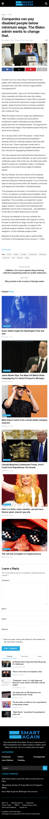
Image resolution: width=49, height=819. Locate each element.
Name (5, 609)
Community (6, 757)
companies (33, 254)
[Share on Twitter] (19, 69)
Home (3, 15)
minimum (6, 258)
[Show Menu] (3, 3)
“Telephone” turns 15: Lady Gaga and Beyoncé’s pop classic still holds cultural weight (29, 682)
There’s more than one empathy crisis (27, 671)
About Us (5, 803)
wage (27, 258)
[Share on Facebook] (7, 69)
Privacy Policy (6, 805)
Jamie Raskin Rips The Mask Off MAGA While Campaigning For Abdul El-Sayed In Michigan (23, 377)
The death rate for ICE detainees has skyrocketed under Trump (27, 693)
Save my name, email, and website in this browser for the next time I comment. (24, 640)
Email (5, 619)
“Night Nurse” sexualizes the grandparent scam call (29, 713)
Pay (13, 258)
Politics (9, 15)
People (19, 258)
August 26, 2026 (8, 381)
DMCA (17, 805)
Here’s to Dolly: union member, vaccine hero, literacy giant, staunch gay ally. (23, 510)
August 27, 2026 (8, 337)
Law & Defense (7, 760)
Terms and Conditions (9, 807)
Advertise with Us (17, 803)
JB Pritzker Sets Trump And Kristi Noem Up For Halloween (29, 663)
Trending (21, 760)
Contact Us (23, 807)
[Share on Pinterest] (30, 69)
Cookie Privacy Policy (29, 805)
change (23, 254)
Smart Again (17, 811)
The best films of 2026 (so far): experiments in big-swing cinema (29, 703)
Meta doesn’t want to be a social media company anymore (24, 421)
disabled (42, 254)
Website (5, 629)
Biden (16, 254)
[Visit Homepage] (24, 3)
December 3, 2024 (8, 40)
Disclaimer (29, 803)
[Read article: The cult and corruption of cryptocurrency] (24, 535)
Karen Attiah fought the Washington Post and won (23, 332)
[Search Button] (46, 3)
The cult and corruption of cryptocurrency (21, 553)
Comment (6, 580)
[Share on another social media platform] (42, 69)
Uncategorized (39, 757)
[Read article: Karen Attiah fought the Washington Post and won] (24, 312)
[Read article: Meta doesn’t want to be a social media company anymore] (24, 401)
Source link (6, 249)
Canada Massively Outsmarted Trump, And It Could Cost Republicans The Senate (23, 466)
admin (9, 254)
